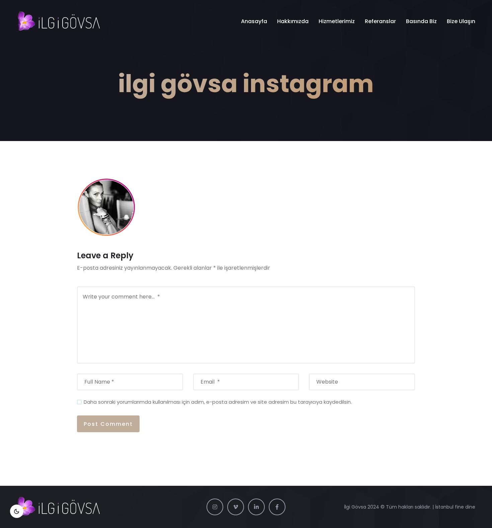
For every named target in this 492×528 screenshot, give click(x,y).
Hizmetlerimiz (337, 21)
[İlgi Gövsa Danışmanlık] (58, 21)
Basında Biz (421, 21)
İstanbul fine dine (455, 507)
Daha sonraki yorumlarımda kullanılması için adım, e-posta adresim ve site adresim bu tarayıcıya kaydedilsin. (218, 401)
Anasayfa (254, 21)
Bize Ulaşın (461, 21)
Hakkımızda (293, 21)
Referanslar (380, 21)
